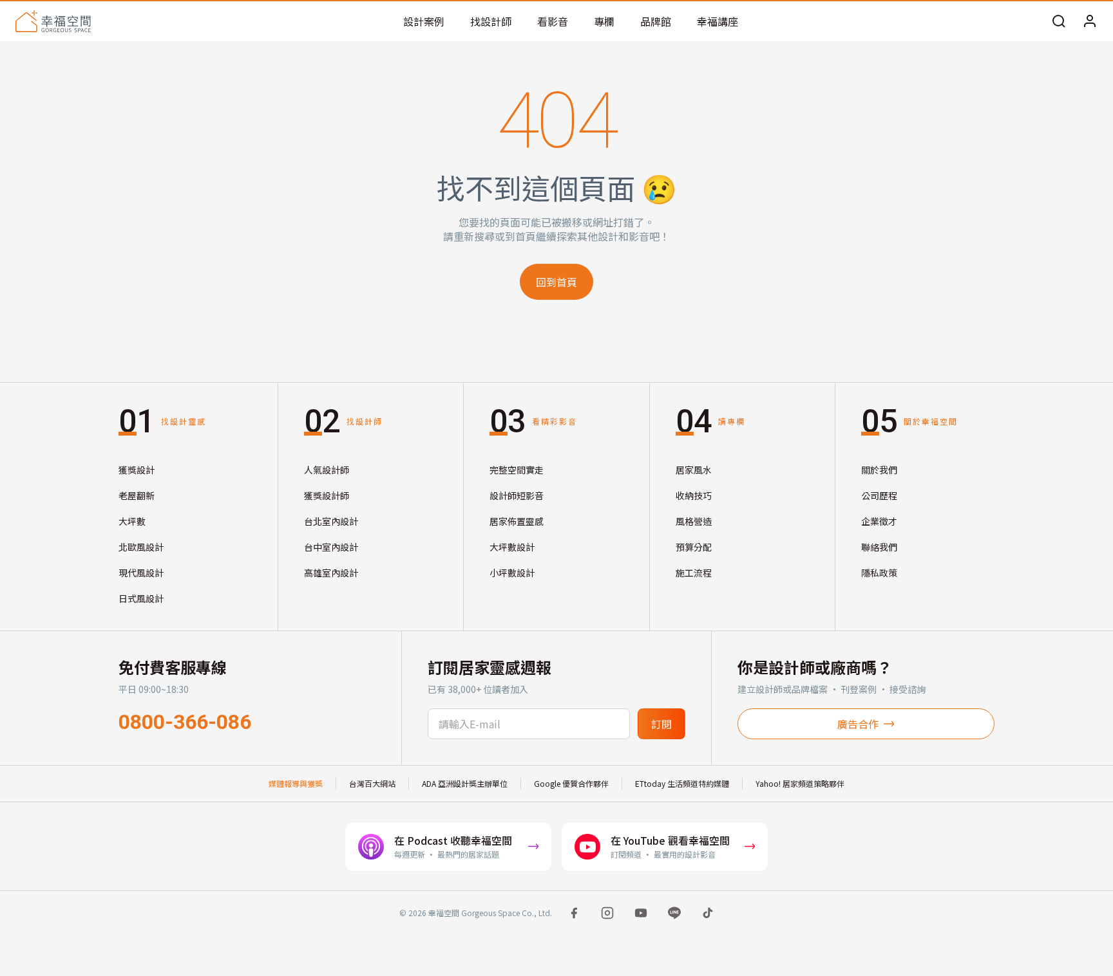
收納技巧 (694, 495)
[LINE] (674, 913)
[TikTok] (707, 913)
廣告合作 (858, 724)
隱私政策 (879, 572)
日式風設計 (141, 598)
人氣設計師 (326, 469)
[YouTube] (640, 913)
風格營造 (694, 521)
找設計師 (490, 21)
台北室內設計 (331, 521)
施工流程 (694, 572)
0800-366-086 (185, 722)
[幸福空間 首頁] (53, 21)
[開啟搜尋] (1059, 21)
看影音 (552, 21)
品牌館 (655, 21)
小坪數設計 (512, 572)
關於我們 (879, 469)
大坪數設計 (512, 546)
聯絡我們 (879, 546)
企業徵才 (879, 521)
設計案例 (423, 21)
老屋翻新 (137, 495)
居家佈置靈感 (517, 521)
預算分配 (694, 546)
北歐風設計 (141, 546)
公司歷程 (879, 495)
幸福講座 (717, 21)
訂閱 (661, 724)
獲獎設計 (137, 469)
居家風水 (694, 469)
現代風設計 (141, 572)
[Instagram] (607, 913)
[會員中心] (1090, 21)
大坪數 (132, 521)
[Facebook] (573, 913)
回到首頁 (556, 282)
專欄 (604, 21)
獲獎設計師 (326, 495)
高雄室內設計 (331, 572)
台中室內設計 (331, 546)
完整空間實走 (517, 469)
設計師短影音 (517, 495)
